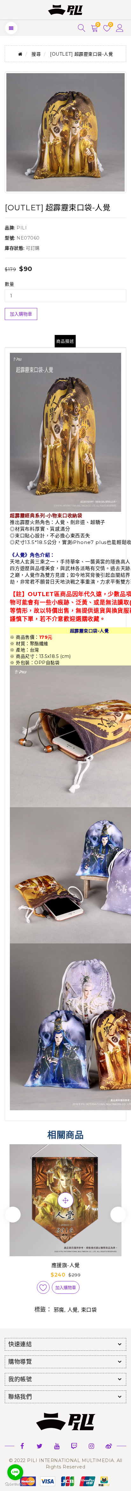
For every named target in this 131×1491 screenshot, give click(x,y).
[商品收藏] (43, 1287)
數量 (9, 284)
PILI (22, 228)
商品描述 (65, 341)
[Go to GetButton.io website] (15, 1484)
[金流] (65, 1481)
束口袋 (89, 1310)
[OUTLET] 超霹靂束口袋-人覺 (81, 54)
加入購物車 (21, 314)
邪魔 (59, 1310)
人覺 (72, 1310)
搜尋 (36, 54)
